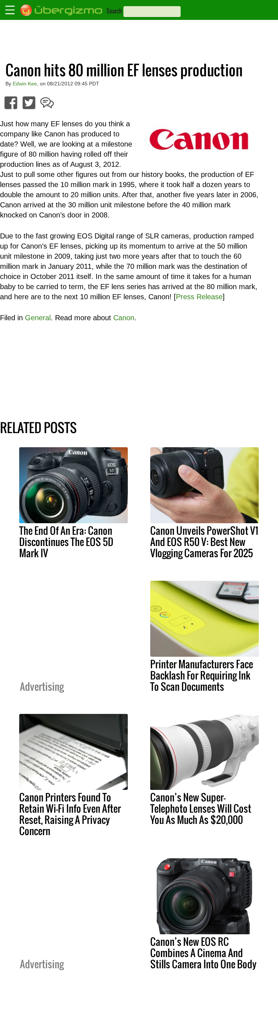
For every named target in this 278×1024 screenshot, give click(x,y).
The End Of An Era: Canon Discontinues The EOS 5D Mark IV (66, 541)
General (38, 318)
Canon (123, 318)
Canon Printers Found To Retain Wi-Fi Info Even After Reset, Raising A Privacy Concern (70, 814)
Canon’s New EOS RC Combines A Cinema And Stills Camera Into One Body (203, 952)
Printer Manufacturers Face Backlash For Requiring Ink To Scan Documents (201, 675)
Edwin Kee (25, 83)
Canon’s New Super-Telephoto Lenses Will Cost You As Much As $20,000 (200, 808)
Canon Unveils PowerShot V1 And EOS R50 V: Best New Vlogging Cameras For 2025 (204, 541)
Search (114, 11)
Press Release (199, 297)
